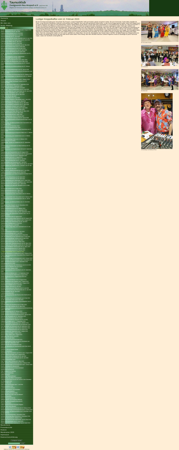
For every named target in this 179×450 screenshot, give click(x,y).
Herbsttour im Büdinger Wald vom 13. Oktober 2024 (14, 139)
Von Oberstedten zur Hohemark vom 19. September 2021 (15, 326)
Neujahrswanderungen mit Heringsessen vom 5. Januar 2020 (16, 364)
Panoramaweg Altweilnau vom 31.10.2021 (12, 318)
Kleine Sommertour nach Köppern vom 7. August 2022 (15, 281)
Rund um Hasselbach (6, 351)
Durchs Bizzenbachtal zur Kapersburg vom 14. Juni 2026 (15, 40)
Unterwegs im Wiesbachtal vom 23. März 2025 (13, 109)
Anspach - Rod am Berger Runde (9, 349)
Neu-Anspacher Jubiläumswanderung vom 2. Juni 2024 (15, 170)
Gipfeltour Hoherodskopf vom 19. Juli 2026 (12, 33)
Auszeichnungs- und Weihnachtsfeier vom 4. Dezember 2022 (16, 260)
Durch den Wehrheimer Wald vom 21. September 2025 (15, 84)
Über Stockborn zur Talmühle (8, 371)
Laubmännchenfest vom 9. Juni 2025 (10, 97)
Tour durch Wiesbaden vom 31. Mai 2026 (11, 43)
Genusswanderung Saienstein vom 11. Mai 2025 (13, 101)
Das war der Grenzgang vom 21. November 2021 (13, 316)
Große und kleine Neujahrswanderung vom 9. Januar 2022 (16, 314)
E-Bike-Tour (4, 230)
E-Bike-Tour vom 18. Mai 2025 (8, 96)
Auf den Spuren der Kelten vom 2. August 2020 (13, 354)
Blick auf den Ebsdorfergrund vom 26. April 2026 (13, 48)
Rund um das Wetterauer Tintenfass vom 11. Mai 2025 (15, 102)
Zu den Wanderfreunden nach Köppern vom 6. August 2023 (16, 220)
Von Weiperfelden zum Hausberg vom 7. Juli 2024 (13, 162)
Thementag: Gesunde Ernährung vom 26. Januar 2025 (15, 117)
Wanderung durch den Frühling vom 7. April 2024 (13, 183)
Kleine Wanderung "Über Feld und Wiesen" (12, 394)
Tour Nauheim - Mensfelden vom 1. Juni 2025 (12, 92)
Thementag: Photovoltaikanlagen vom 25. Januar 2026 (15, 69)
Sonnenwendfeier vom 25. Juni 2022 (10, 291)
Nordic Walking (6, 25)
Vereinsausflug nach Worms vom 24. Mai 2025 (13, 94)
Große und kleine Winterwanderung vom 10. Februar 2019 (16, 408)
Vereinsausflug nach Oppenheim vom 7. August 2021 (14, 331)
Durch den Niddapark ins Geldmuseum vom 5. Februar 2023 (16, 253)
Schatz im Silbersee (6, 383)
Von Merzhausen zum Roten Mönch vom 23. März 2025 (15, 111)
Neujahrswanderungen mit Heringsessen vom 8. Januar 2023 (16, 258)
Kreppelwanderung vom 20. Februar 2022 (11, 311)
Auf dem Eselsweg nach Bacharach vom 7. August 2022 (15, 283)
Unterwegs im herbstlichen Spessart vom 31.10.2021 (14, 319)
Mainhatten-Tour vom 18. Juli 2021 (10, 336)
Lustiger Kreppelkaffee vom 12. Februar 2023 (12, 251)
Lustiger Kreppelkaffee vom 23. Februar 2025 (12, 116)
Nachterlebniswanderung (7, 369)
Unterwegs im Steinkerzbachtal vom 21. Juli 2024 (13, 159)
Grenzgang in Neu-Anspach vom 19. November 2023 (14, 205)
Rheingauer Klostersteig (7, 373)
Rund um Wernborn (6, 403)
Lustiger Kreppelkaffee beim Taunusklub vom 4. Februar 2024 (16, 197)
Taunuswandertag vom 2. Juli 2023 (10, 225)
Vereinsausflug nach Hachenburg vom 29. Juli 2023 (14, 221)
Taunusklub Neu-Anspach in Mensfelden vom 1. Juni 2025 (16, 99)
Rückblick (4, 28)
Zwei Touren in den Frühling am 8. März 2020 (12, 361)
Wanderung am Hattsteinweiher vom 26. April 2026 (14, 50)
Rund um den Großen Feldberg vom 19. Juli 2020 (13, 356)
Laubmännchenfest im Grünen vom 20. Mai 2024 (13, 172)
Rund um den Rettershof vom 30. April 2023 (12, 240)
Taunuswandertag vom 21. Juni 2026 (10, 36)
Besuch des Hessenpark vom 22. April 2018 (12, 421)
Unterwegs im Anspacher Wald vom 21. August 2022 (14, 274)
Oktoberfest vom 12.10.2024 (8, 140)
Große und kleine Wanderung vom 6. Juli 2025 (13, 87)
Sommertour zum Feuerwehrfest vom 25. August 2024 (14, 152)
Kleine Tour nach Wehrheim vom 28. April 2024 (13, 178)
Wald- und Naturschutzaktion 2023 (10, 206)
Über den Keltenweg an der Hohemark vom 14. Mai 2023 (15, 236)
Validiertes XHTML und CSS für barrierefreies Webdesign (16, 449)
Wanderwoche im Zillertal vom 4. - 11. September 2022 (15, 273)
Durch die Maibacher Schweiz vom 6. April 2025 (13, 106)
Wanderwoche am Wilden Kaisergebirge (11, 378)
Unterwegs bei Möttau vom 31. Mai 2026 (11, 41)
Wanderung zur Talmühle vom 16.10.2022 (11, 266)
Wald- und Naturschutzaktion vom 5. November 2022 (14, 261)
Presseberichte (6, 427)
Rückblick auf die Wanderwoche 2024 (10, 127)
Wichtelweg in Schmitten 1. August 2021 (11, 333)
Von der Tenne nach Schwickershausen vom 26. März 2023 (16, 243)
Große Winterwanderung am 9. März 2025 (11, 114)
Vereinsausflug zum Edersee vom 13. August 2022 (14, 279)
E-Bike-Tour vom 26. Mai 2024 (8, 168)
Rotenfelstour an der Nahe (8, 338)
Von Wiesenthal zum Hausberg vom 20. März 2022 (14, 304)
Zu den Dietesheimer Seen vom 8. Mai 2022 (12, 299)
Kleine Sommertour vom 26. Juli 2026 (10, 31)
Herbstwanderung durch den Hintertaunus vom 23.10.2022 (16, 265)
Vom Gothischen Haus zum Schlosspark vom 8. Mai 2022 (15, 298)
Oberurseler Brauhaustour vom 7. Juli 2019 (12, 384)
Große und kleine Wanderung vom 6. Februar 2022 (14, 313)
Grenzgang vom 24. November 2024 (10, 126)
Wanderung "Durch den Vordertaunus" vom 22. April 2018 (15, 423)
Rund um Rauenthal (6, 396)
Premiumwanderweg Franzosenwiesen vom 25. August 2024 (16, 154)
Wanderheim (5, 425)
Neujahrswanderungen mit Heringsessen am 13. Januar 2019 (16, 409)
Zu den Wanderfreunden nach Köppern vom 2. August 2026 (16, 30)
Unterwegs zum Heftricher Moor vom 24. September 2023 (15, 211)
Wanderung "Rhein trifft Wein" (8, 376)
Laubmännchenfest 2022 (7, 293)
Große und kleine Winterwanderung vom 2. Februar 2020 (15, 363)
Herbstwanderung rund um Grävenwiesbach (12, 368)
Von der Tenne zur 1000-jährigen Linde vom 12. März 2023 (16, 245)
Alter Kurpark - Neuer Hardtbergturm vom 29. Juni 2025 (15, 89)
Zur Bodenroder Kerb (6, 381)
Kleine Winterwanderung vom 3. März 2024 (12, 190)
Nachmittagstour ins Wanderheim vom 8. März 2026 (14, 59)
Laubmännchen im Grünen (8, 388)
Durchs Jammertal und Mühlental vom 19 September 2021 (16, 324)
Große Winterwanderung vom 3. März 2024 (12, 192)
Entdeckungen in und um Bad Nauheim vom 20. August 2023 (16, 218)
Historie (4, 430)
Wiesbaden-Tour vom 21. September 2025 (12, 86)
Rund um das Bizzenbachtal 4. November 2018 (13, 414)
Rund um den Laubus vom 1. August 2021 (11, 334)
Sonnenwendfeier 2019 (7, 386)
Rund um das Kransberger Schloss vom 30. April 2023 (15, 238)
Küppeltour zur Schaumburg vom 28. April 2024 (13, 177)
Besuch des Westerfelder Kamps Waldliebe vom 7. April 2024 (16, 182)
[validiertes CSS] (21, 448)
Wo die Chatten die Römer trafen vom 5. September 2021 (15, 328)
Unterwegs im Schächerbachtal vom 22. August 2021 (14, 329)
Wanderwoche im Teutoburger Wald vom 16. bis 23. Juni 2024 (17, 163)
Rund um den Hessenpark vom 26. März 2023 (12, 241)
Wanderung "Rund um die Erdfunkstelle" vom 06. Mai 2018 (16, 419)
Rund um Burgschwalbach (8, 391)
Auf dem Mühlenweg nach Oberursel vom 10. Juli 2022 (15, 288)
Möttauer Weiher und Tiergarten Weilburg (11, 399)
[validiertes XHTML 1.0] (13, 448)
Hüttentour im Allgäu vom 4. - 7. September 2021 (13, 321)
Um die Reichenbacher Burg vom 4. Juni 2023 (13, 231)
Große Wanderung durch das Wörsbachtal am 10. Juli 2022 (16, 289)
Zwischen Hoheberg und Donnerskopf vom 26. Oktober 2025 (16, 74)
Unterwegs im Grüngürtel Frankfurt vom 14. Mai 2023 (14, 235)
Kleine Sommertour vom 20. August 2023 (11, 216)
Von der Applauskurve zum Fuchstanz (10, 389)
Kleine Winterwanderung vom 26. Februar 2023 (13, 248)
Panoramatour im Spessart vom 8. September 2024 (14, 155)
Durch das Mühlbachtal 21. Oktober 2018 (11, 418)
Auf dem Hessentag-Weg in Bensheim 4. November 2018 (15, 416)
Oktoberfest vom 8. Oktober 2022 (9, 268)
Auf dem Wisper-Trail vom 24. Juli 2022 (11, 286)
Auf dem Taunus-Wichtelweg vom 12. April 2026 (13, 51)
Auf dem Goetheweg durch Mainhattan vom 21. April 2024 (15, 180)
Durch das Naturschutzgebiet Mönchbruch (11, 401)
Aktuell (3, 20)
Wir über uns (5, 23)
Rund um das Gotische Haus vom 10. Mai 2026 (13, 46)
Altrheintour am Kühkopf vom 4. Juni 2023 (11, 233)
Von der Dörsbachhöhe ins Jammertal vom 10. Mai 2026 (15, 45)
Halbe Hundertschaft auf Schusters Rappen (12, 404)
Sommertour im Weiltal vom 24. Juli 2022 (11, 284)
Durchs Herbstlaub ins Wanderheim (10, 366)
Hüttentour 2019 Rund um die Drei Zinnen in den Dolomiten (16, 379)
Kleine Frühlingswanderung (8, 398)
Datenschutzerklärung (9, 437)
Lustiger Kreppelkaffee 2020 (8, 359)
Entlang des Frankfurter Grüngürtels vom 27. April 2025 (15, 104)
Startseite (4, 18)
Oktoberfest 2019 (5, 374)
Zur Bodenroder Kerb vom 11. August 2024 (12, 157)
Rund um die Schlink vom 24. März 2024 (11, 188)
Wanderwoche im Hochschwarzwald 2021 (11, 339)
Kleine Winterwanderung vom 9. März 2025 (12, 112)
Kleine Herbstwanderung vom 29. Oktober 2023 (13, 208)
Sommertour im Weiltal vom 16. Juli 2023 (11, 223)
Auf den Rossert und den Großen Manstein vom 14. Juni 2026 (16, 38)
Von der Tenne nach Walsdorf (8, 406)
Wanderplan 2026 (7, 432)
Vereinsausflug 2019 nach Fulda (9, 393)
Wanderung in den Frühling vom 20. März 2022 (13, 306)
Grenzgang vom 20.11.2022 (8, 263)
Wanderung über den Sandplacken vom (11, 344)
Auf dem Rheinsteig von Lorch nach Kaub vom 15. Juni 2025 (16, 91)
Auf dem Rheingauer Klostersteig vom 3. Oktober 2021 (15, 323)
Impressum (5, 434)
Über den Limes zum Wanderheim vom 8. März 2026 (14, 61)
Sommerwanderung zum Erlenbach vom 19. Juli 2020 (14, 358)
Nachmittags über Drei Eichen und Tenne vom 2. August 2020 (16, 352)
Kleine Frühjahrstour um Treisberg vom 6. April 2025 (14, 108)
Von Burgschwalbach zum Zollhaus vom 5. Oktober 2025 (15, 79)
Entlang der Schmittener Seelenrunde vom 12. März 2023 (15, 246)
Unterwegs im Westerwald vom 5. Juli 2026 (12, 35)
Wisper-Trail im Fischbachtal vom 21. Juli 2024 (13, 160)
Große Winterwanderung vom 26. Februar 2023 (13, 250)
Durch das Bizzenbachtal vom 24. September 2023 (14, 210)
